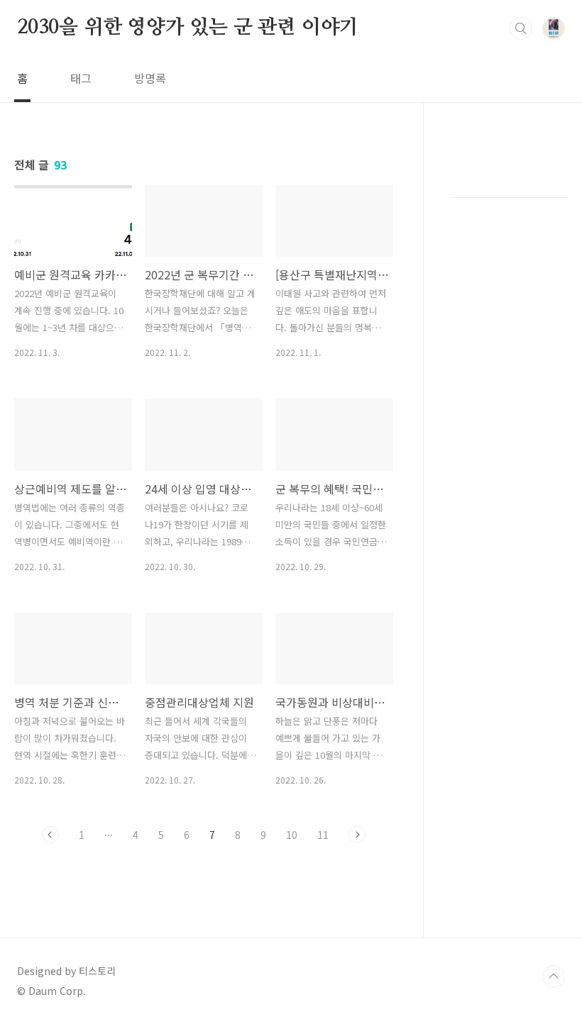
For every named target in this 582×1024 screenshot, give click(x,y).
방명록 (150, 78)
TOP (553, 976)
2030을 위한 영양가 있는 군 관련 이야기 (187, 28)
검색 (521, 28)
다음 (357, 834)
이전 (50, 834)
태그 (81, 78)
